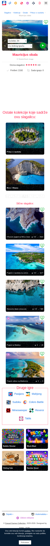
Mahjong (36, 393)
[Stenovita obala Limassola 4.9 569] (25, 292)
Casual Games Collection (15, 523)
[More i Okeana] (25, 171)
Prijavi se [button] (40, 3)
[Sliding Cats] (13, 458)
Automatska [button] (40, 514)
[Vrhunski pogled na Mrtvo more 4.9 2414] (25, 220)
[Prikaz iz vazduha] (25, 135)
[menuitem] (10, 3)
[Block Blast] (37, 436)
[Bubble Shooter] (13, 436)
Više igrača (10, 3)
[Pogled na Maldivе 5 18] (25, 328)
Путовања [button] (22, 3)
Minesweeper (19, 410)
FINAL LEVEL (24, 528)
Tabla (27, 418)
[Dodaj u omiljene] (45, 22)
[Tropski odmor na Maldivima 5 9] (25, 364)
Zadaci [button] (16, 3)
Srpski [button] (9, 514)
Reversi (39, 410)
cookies (27, 531)
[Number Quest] (37, 458)
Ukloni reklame (27, 518)
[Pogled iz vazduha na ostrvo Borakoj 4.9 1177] (25, 256)
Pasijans (19, 393)
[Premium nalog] (28, 3)
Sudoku (16, 402)
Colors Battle (36, 402)
